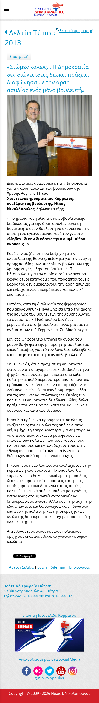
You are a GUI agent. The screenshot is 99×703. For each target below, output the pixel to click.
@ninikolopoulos (49, 678)
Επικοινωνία (79, 567)
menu (6, 9)
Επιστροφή (19, 56)
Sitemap (58, 567)
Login (42, 567)
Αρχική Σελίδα (21, 567)
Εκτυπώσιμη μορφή (76, 30)
